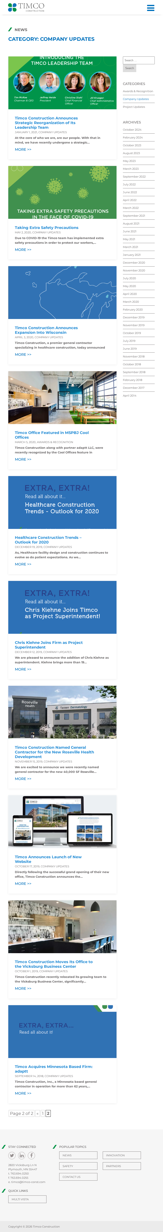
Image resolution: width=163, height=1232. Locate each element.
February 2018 (132, 380)
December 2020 (134, 262)
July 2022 (129, 184)
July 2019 (129, 340)
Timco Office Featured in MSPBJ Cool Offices (52, 435)
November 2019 (134, 325)
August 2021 (131, 223)
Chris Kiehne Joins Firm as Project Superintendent (49, 645)
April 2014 (129, 395)
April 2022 (129, 200)
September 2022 (134, 176)
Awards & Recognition (138, 91)
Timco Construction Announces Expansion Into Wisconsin (46, 330)
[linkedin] (21, 1155)
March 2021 (130, 247)
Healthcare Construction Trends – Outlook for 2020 (48, 540)
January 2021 (132, 254)
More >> (23, 149)
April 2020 (130, 294)
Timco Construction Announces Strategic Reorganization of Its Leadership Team (46, 123)
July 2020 (129, 278)
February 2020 (133, 309)
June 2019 (130, 348)
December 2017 (134, 387)
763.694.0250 (20, 1173)
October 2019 (132, 333)
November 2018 (134, 356)
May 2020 (129, 286)
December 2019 (134, 317)
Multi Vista (20, 1199)
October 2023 (132, 145)
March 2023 (131, 168)
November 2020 (134, 270)
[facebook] (31, 1155)
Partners (113, 1166)
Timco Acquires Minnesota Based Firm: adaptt (54, 1069)
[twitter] (11, 1155)
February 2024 (133, 137)
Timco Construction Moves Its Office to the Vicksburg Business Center (54, 964)
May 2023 (129, 161)
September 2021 (134, 215)
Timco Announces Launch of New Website (48, 859)
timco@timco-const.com (28, 1182)
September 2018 (134, 372)
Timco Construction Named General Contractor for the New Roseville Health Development (54, 752)
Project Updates (134, 106)
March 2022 (131, 207)
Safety (68, 1166)
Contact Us (71, 1177)
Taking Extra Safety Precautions (47, 227)
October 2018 (132, 364)
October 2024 (132, 129)
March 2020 (131, 301)
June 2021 (129, 231)
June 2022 (130, 192)
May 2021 (129, 239)
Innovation (115, 1155)
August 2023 (131, 153)
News (67, 1155)
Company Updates (136, 99)
